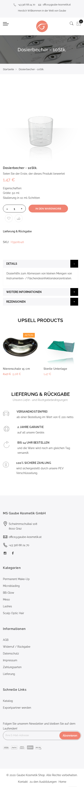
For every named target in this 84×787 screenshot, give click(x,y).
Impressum (10, 660)
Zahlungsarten (12, 667)
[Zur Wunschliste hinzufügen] (9, 218)
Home (62, 781)
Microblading (11, 585)
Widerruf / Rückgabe (16, 646)
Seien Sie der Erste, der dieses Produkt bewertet (34, 173)
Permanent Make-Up (16, 579)
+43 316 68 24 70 (26, 4)
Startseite (8, 69)
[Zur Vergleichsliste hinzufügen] (18, 218)
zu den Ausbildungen (43, 781)
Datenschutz (11, 653)
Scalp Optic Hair (13, 613)
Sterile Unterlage (55, 368)
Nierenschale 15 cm (16, 368)
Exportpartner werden (17, 707)
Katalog (8, 700)
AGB (5, 639)
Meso (6, 599)
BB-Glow (8, 592)
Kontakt (23, 781)
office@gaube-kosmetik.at (57, 4)
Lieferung (9, 674)
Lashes (7, 606)
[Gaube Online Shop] (42, 26)
